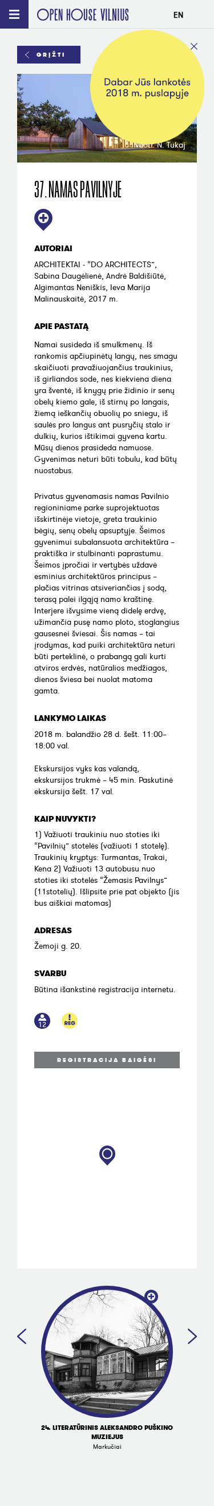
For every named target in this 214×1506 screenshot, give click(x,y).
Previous (21, 1336)
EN (178, 15)
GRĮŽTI (51, 54)
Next (192, 1336)
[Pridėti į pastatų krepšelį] (43, 221)
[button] (107, 1155)
